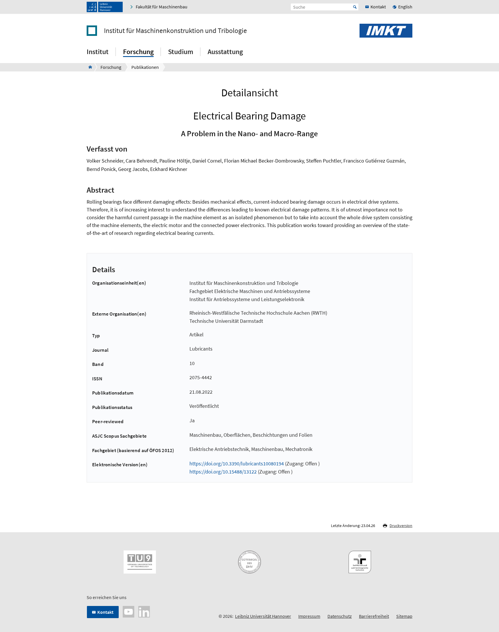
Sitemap (404, 616)
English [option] (405, 7)
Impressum (309, 616)
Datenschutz (339, 616)
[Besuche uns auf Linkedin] (144, 611)
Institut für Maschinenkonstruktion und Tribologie (175, 30)
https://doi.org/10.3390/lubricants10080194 (236, 463)
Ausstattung (225, 51)
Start (354, 6)
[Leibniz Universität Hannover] (105, 7)
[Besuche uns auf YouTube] (128, 611)
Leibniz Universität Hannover (263, 616)
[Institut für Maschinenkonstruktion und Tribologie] (88, 67)
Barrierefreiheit (374, 616)
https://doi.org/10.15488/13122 (223, 471)
